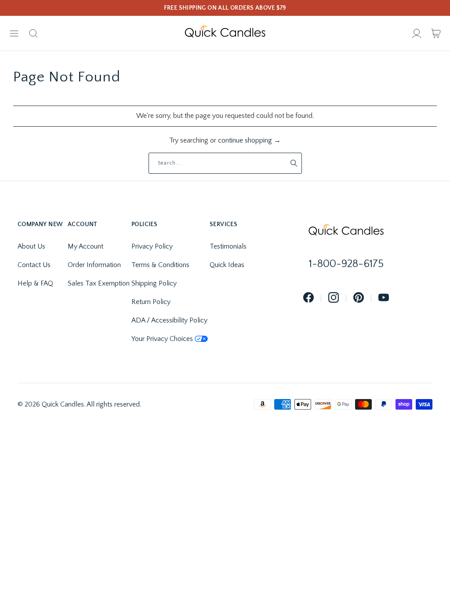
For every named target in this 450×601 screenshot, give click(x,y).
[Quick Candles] (225, 33)
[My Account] (416, 33)
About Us (31, 246)
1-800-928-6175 (346, 264)
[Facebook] (308, 298)
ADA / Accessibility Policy (169, 320)
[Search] (33, 33)
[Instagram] (333, 298)
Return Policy (151, 302)
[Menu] (14, 33)
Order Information (94, 265)
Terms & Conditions (160, 265)
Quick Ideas (227, 265)
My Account (85, 246)
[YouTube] (383, 298)
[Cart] (436, 33)
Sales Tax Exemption (99, 283)
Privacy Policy (152, 246)
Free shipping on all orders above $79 (225, 7)
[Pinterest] (358, 298)
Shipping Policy (154, 283)
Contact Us (34, 265)
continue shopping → (249, 140)
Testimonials (228, 246)
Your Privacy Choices (162, 339)
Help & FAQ (35, 283)
